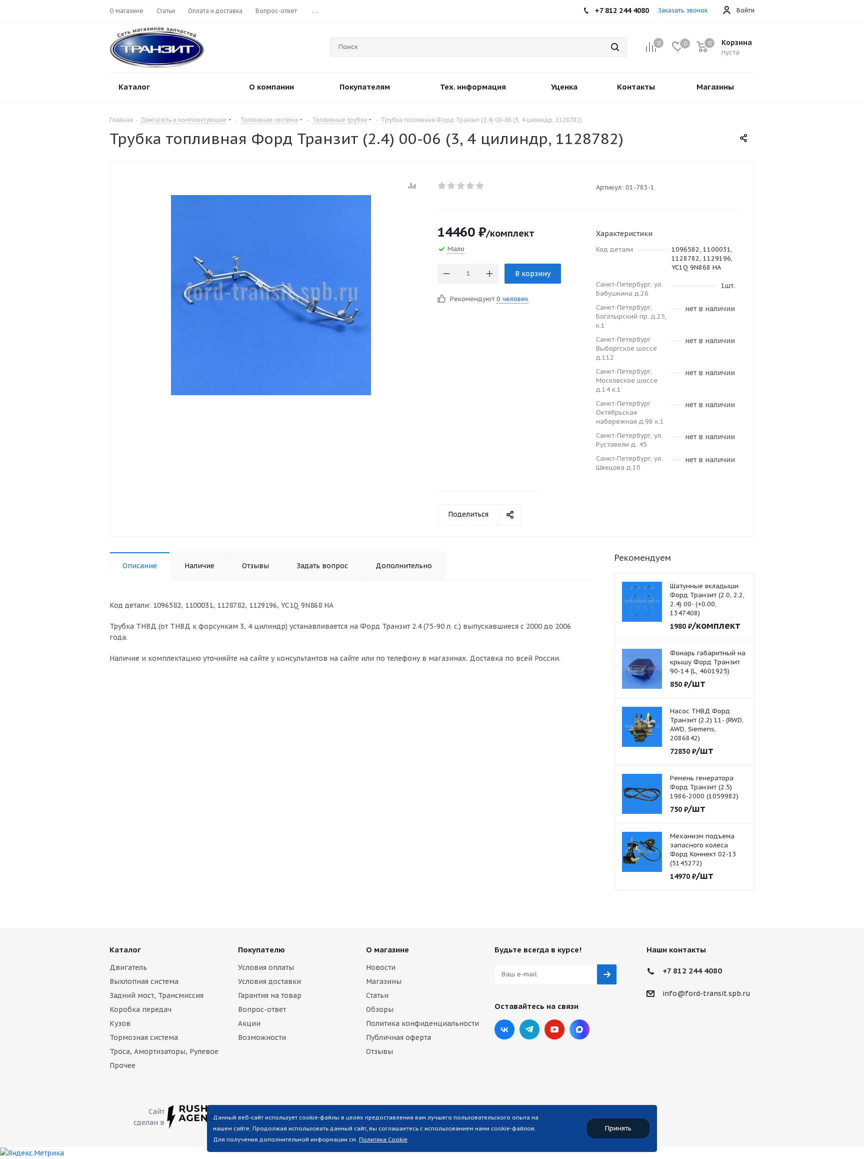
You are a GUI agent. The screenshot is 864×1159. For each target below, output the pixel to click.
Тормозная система (144, 1037)
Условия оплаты (266, 967)
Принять (618, 1128)
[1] (442, 186)
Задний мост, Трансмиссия (157, 995)
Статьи (377, 995)
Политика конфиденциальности (422, 1023)
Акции (249, 1023)
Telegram (530, 1029)
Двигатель (128, 967)
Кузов (120, 1023)
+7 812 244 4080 (692, 970)
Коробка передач (141, 1009)
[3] (461, 186)
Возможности (262, 1037)
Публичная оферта (398, 1037)
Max (580, 1029)
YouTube (554, 1029)
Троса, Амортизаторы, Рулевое (164, 1051)
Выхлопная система (144, 981)
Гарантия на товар (270, 995)
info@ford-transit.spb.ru (706, 993)
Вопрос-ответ (262, 1009)
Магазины (384, 981)
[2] (451, 186)
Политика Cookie (383, 1139)
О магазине (387, 949)
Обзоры (380, 1009)
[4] (471, 186)
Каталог (125, 949)
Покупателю (261, 949)
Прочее (123, 1065)
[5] (480, 186)
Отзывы (379, 1051)
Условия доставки (269, 981)
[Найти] (615, 47)
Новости (381, 967)
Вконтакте (504, 1029)
